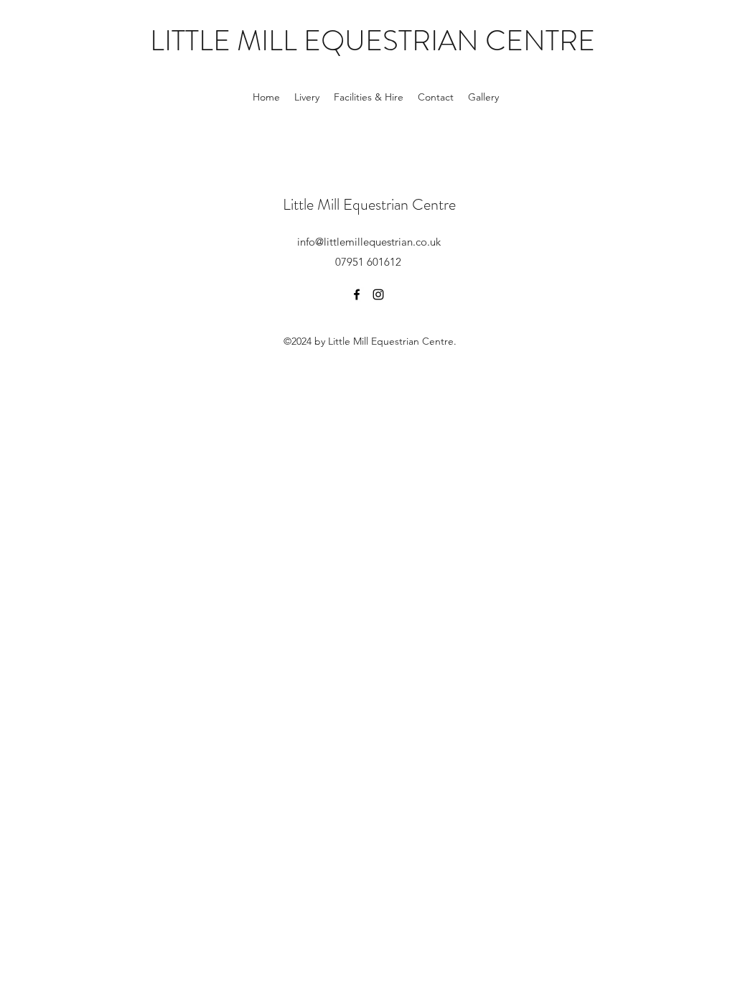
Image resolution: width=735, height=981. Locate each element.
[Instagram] (378, 294)
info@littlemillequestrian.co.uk (369, 241)
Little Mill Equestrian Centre (369, 204)
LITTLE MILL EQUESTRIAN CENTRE (372, 40)
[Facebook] (357, 294)
